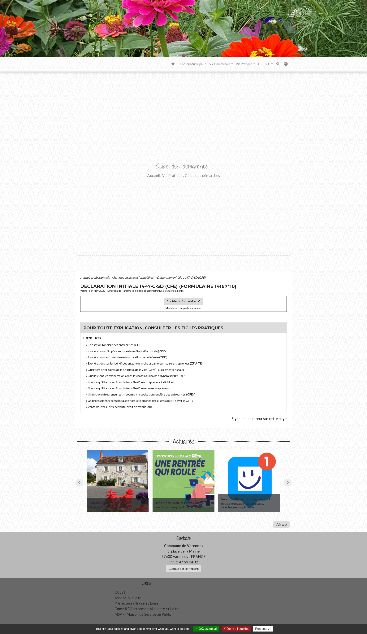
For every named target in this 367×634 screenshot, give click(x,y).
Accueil (153, 175)
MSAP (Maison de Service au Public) (143, 614)
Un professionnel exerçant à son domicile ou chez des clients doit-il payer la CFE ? (140, 400)
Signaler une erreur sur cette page (259, 418)
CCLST (120, 592)
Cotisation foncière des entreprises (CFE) (114, 345)
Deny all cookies (237, 628)
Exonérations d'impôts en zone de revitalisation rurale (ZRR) (127, 351)
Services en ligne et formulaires (133, 277)
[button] (173, 64)
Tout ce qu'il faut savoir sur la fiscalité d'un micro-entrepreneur (128, 388)
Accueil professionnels (95, 277)
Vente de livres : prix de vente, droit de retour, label (120, 407)
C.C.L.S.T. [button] (264, 64)
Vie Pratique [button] (244, 64)
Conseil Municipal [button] (192, 64)
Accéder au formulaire (183, 301)
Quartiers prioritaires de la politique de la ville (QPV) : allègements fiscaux (136, 369)
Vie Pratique (172, 175)
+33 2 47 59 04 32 (183, 562)
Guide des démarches (202, 175)
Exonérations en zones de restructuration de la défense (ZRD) (127, 357)
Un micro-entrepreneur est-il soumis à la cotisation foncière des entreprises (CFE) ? (142, 394)
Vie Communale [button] (220, 64)
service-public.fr (127, 598)
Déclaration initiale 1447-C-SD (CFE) (181, 277)
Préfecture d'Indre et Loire (136, 603)
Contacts (183, 538)
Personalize (263, 628)
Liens (146, 583)
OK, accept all (208, 628)
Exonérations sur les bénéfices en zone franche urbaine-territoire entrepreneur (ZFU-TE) (145, 363)
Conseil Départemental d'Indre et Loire (146, 608)
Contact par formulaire (184, 568)
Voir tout (281, 524)
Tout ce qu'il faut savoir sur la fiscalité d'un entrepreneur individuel (131, 382)
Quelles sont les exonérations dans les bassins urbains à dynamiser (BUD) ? (136, 376)
